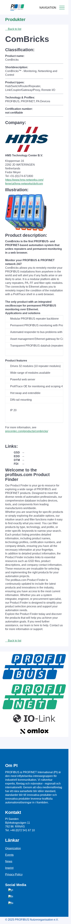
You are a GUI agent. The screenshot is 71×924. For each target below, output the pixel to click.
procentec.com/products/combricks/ (26, 431)
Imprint (9, 867)
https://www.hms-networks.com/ (24, 179)
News (8, 861)
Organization (13, 848)
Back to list (14, 28)
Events (9, 854)
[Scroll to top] (64, 919)
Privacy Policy (14, 874)
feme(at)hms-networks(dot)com (24, 183)
